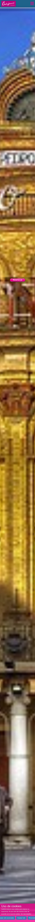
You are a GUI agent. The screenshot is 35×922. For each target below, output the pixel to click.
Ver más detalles (26, 914)
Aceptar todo (21, 918)
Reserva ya (17, 280)
